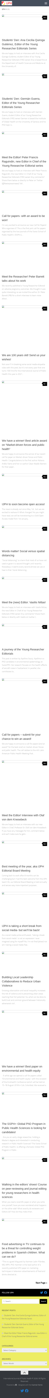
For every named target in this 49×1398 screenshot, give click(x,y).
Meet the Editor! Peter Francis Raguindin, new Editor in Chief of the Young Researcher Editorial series (24, 161)
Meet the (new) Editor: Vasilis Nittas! (24, 602)
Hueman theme (37, 1385)
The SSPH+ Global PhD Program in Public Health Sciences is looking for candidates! (24, 1128)
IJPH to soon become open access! (23, 504)
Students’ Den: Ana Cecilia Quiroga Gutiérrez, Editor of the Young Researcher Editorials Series (23, 44)
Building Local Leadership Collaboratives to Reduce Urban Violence (21, 981)
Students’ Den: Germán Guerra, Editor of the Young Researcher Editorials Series (21, 103)
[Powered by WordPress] (16, 1385)
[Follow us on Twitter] (41, 1292)
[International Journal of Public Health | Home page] (9, 3)
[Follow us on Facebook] (45, 1292)
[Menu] (46, 3)
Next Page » (41, 1282)
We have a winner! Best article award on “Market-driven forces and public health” (24, 445)
